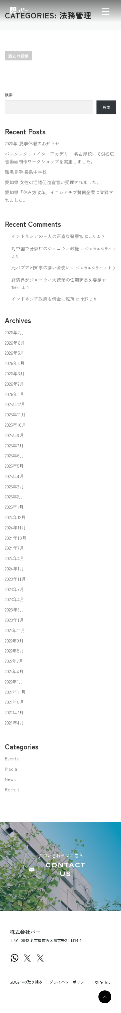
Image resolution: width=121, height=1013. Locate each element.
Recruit (12, 789)
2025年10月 (15, 425)
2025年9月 (14, 435)
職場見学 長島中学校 (26, 172)
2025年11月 (15, 414)
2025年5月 (14, 466)
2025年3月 (14, 486)
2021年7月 (14, 712)
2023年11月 (15, 579)
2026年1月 (14, 394)
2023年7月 (14, 589)
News (10, 779)
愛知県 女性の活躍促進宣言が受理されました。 (53, 182)
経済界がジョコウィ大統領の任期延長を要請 (56, 280)
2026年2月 (14, 384)
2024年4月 (14, 558)
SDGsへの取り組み (26, 982)
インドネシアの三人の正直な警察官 (47, 236)
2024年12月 (15, 517)
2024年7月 (14, 548)
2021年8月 (14, 702)
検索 (9, 95)
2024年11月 (15, 527)
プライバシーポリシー (68, 982)
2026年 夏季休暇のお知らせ (32, 143)
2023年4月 (14, 599)
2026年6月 (15, 342)
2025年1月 (14, 507)
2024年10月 (15, 538)
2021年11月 (15, 692)
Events (11, 758)
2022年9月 (14, 640)
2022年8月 (14, 650)
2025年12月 (15, 404)
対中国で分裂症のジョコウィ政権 (45, 248)
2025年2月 (14, 496)
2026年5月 (14, 353)
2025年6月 (14, 455)
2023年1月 (14, 620)
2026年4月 (15, 363)
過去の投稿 (18, 55)
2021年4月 (14, 722)
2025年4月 (14, 476)
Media (11, 769)
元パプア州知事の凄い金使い (40, 267)
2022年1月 (14, 681)
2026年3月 (15, 373)
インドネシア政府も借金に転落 (43, 299)
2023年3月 (14, 609)
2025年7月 (14, 445)
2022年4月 (14, 671)
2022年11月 (15, 630)
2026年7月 (14, 332)
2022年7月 (14, 661)
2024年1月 (14, 568)
